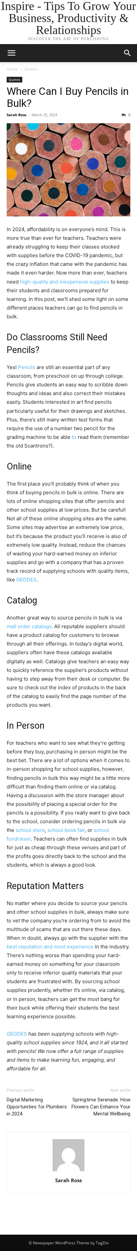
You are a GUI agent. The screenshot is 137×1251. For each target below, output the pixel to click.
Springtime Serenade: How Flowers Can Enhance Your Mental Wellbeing (100, 1107)
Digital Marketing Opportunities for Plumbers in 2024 (37, 1107)
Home (12, 69)
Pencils (26, 367)
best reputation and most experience (50, 946)
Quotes (31, 69)
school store (30, 830)
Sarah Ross (16, 114)
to (74, 437)
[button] (127, 53)
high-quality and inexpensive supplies (64, 282)
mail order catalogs (29, 626)
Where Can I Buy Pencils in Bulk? (68, 97)
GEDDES (26, 579)
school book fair (66, 830)
